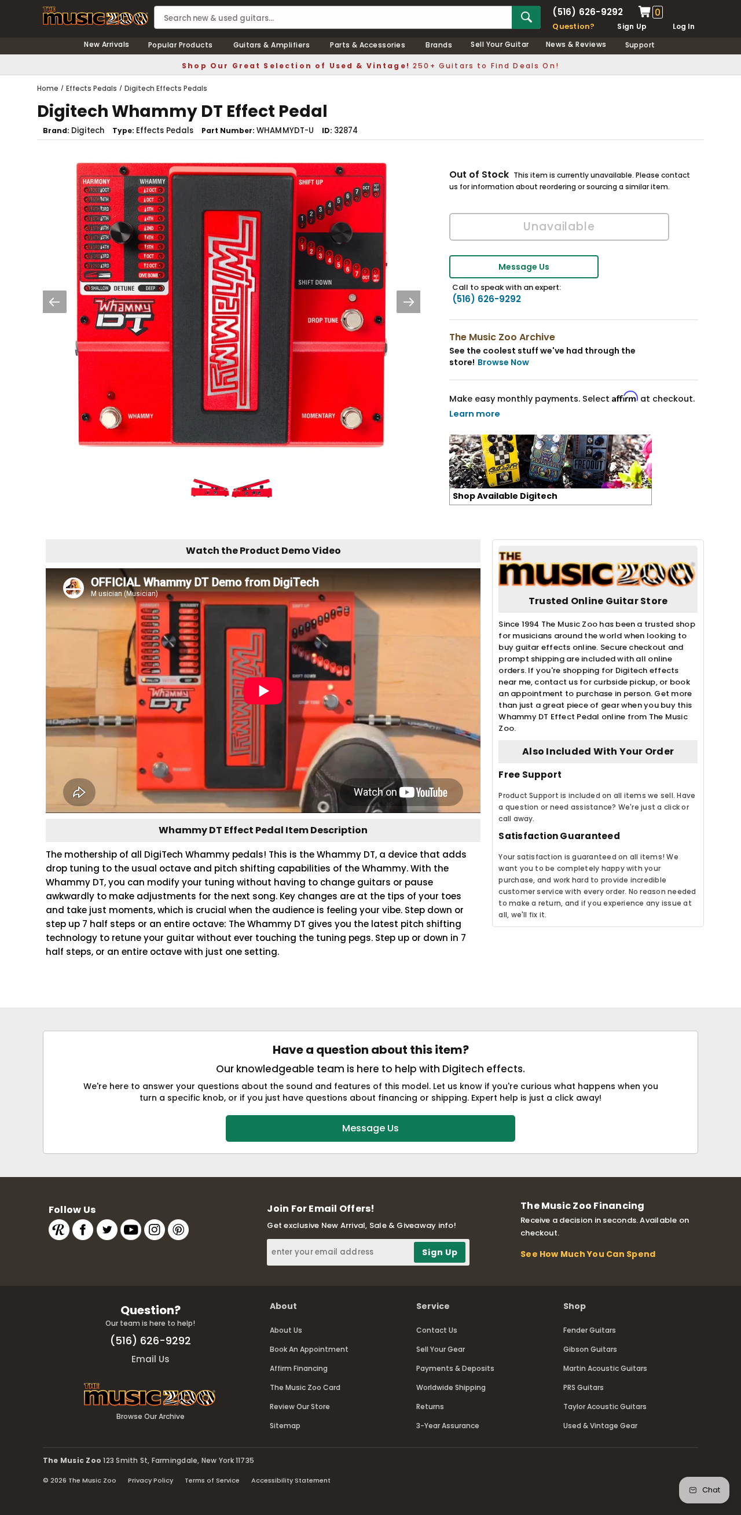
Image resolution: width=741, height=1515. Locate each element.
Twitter (107, 1229)
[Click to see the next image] (409, 302)
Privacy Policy (150, 1480)
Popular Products (180, 45)
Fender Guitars (589, 1330)
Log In (684, 26)
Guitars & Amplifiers (271, 45)
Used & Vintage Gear (600, 1426)
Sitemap (285, 1426)
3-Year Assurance (447, 1426)
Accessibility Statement (291, 1480)
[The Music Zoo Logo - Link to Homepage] (95, 16)
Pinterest (178, 1229)
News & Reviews (576, 44)
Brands (438, 45)
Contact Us (436, 1330)
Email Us (150, 1359)
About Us (286, 1330)
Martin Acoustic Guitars (605, 1368)
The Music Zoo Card (305, 1387)
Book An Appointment (309, 1349)
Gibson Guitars (590, 1349)
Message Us (523, 267)
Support (640, 45)
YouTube (130, 1229)
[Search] (526, 17)
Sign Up (632, 26)
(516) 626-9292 (587, 12)
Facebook (82, 1229)
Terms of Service (212, 1480)
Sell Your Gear (440, 1349)
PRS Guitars (583, 1387)
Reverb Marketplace (59, 1229)
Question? (573, 26)
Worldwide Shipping (451, 1387)
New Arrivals (107, 44)
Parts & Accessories (367, 45)
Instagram (154, 1229)
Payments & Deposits (455, 1368)
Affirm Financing (299, 1368)
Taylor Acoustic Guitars (605, 1406)
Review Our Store (300, 1406)
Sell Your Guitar (500, 44)
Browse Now (503, 362)
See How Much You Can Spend (587, 1254)
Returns (430, 1406)
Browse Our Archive (150, 1416)
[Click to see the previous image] (54, 302)
